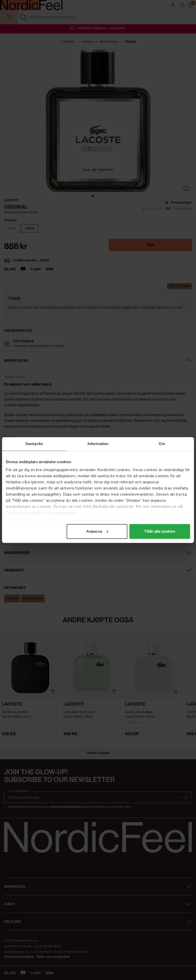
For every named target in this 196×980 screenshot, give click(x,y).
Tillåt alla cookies (159, 531)
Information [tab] (98, 443)
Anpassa (94, 531)
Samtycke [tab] (34, 443)
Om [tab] (162, 443)
